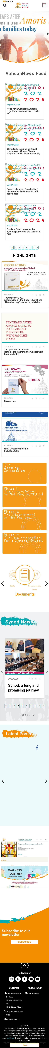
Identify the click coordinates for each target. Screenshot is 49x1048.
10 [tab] (43, 706)
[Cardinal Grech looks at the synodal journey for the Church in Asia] (24, 213)
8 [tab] (37, 247)
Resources (10, 401)
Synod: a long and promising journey (23, 687)
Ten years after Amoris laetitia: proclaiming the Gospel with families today (23, 352)
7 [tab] (33, 247)
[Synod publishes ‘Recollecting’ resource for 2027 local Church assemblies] (24, 172)
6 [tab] (30, 247)
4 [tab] (22, 247)
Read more (24, 714)
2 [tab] (15, 247)
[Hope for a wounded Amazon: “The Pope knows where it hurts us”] (24, 92)
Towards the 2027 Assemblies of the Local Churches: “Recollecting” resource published (23, 300)
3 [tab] (19, 247)
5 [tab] (26, 247)
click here (10, 1038)
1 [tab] (12, 247)
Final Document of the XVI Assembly (16, 449)
